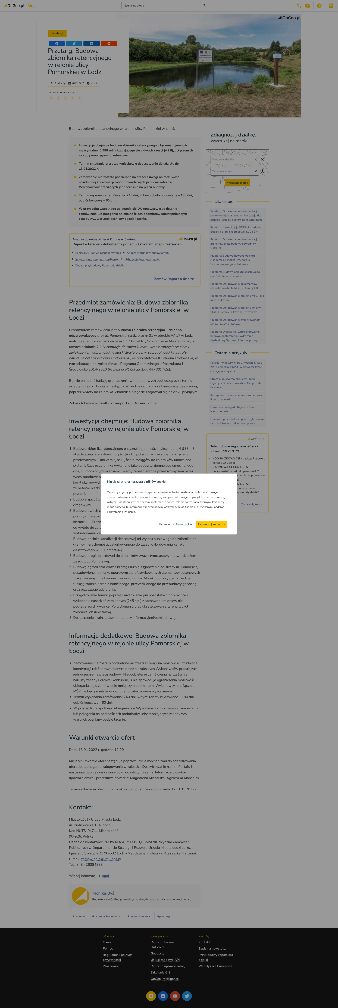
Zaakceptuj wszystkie (211, 524)
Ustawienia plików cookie (175, 524)
